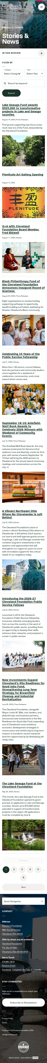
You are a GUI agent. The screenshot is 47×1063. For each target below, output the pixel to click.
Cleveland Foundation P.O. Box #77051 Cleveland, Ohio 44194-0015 (15, 947)
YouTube (26, 969)
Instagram (16, 969)
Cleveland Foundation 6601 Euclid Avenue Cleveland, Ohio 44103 (12, 929)
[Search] (32, 7)
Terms (4, 1022)
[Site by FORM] (23, 1057)
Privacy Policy (7, 1018)
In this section (11, 53)
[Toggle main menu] (41, 7)
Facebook (6, 969)
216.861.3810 (8, 961)
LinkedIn (37, 969)
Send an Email (8, 965)
